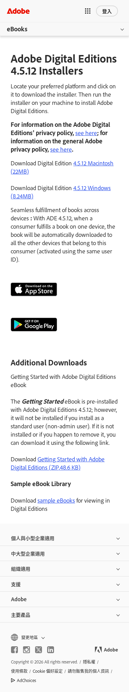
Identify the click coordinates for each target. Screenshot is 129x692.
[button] (87, 11)
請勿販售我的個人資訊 (88, 671)
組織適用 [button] (20, 568)
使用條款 (19, 671)
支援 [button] (16, 583)
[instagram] (26, 649)
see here (86, 133)
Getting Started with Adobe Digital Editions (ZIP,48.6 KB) (58, 463)
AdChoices (26, 680)
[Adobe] (18, 11)
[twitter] (38, 649)
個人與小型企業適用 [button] (32, 537)
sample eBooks (56, 500)
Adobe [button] (18, 599)
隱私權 (89, 662)
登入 (107, 10)
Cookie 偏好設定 (48, 671)
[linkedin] (50, 649)
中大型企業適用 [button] (28, 553)
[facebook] (14, 649)
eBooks (17, 29)
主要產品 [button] (20, 614)
